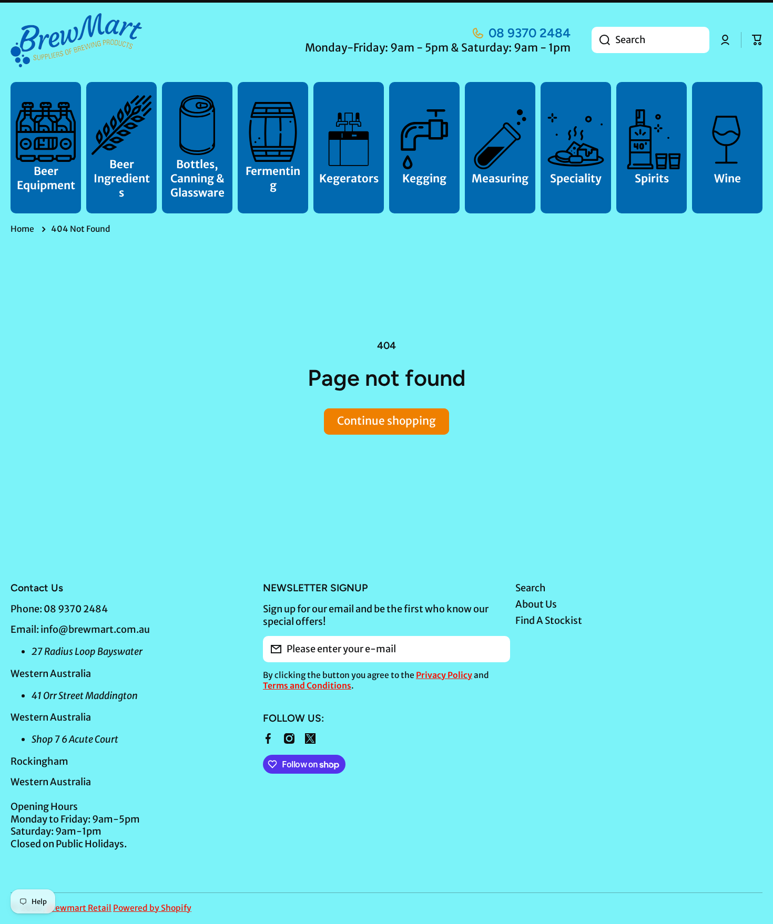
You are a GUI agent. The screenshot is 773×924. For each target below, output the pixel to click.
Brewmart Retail (79, 908)
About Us (536, 604)
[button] (757, 40)
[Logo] (76, 40)
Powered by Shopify (152, 908)
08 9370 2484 (530, 32)
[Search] (601, 40)
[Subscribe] (497, 649)
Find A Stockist (548, 620)
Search (530, 588)
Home (22, 229)
